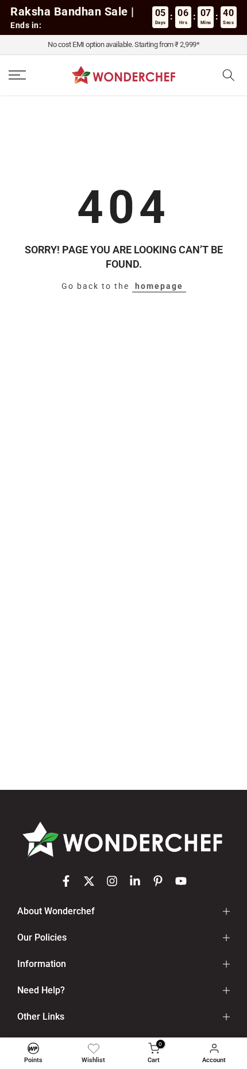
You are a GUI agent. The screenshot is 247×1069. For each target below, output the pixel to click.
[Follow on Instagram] (112, 881)
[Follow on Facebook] (66, 881)
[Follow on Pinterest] (158, 881)
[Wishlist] (94, 1048)
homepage (159, 286)
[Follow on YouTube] (181, 881)
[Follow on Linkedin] (135, 881)
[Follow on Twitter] (89, 881)
